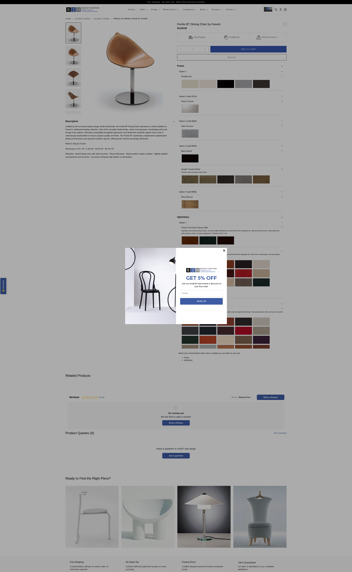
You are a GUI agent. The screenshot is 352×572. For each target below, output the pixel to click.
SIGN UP (201, 301)
